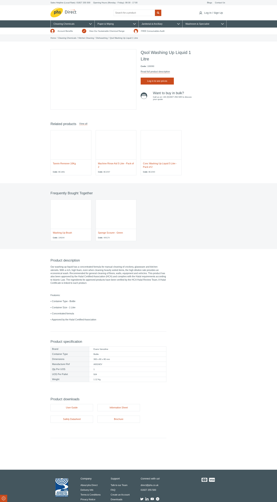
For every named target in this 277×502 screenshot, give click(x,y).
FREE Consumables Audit (152, 31)
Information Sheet (119, 407)
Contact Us (220, 2)
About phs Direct (89, 485)
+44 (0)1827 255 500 (172, 97)
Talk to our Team (119, 485)
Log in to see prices (157, 81)
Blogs (209, 2)
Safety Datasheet (72, 419)
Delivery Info (87, 490)
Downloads (116, 499)
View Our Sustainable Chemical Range (107, 31)
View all (83, 124)
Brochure (118, 419)
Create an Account (120, 494)
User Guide (72, 407)
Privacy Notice (88, 499)
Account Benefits (65, 31)
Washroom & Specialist (197, 24)
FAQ (113, 490)
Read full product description (155, 71)
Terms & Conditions (91, 494)
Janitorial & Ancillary (152, 24)
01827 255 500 (83, 2)
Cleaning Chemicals (64, 24)
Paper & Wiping (106, 24)
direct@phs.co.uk (149, 485)
